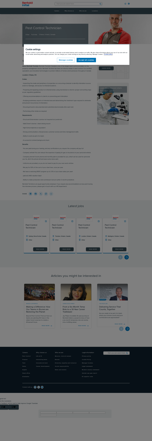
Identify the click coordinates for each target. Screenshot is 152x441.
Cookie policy (108, 54)
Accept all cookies (86, 60)
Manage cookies (66, 60)
